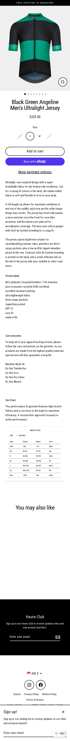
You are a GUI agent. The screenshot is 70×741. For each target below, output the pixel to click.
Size (35, 127)
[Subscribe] (57, 637)
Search (16, 694)
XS (20, 136)
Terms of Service (35, 699)
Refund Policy (49, 694)
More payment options (35, 172)
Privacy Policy (31, 694)
